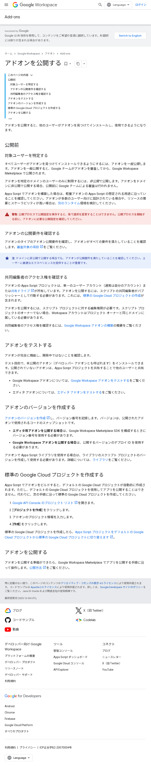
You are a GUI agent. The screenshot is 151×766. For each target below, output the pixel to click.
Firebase (10, 718)
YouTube (107, 669)
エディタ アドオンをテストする (79, 392)
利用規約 (10, 681)
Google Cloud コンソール (68, 663)
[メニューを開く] (6, 4)
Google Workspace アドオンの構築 (88, 325)
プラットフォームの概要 (20, 655)
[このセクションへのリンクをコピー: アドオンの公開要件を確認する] (64, 233)
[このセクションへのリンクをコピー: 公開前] (23, 145)
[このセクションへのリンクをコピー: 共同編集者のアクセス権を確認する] (71, 277)
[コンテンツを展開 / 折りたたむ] (31, 75)
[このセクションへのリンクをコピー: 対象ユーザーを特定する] (52, 156)
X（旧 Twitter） (112, 663)
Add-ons (12, 17)
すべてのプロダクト (17, 731)
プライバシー (27, 747)
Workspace (46, 4)
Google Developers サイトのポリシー (121, 587)
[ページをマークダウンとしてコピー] (78, 63)
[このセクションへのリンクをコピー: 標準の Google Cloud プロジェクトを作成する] (107, 475)
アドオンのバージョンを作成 (25, 418)
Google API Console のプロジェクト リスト (43, 503)
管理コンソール (63, 650)
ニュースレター (111, 657)
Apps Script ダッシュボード (70, 657)
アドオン (50, 53)
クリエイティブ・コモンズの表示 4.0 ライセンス (88, 583)
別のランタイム (69, 203)
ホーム (8, 53)
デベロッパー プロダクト (20, 662)
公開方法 (35, 568)
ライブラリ (100, 460)
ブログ (106, 650)
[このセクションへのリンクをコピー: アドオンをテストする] (56, 345)
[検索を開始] (100, 4)
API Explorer (61, 669)
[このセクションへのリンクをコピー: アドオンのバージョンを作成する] (79, 408)
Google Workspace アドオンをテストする (100, 381)
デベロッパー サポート (19, 674)
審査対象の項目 (28, 247)
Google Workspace (28, 53)
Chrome (10, 712)
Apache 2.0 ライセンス (44, 587)
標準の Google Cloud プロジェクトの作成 (112, 296)
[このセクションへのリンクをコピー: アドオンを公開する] (51, 552)
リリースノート (14, 668)
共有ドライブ (20, 291)
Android (10, 706)
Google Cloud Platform (19, 725)
